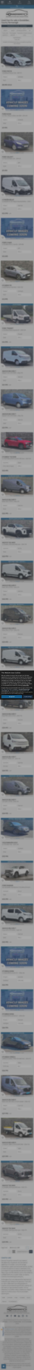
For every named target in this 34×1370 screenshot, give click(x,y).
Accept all (11, 696)
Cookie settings (27, 696)
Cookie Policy (25, 685)
